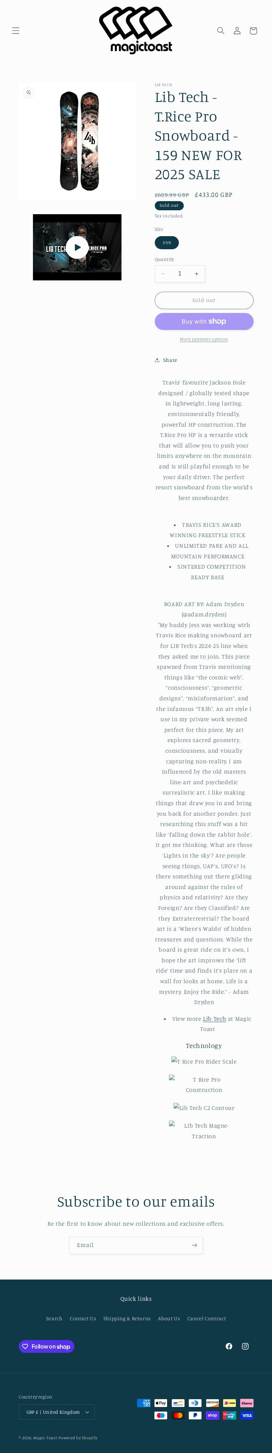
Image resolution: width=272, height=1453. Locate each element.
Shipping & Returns (127, 1318)
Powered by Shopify (77, 1437)
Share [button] (170, 360)
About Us (169, 1318)
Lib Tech (214, 1018)
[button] (15, 31)
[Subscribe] (194, 1245)
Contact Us (83, 1318)
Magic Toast (45, 1437)
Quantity (164, 259)
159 (171, 244)
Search (54, 1318)
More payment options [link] (204, 339)
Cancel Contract (206, 1318)
